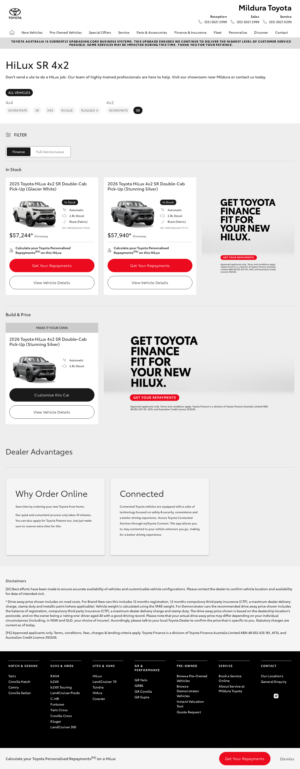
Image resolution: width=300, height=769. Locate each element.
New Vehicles (32, 32)
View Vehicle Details (52, 282)
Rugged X (89, 110)
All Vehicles (19, 92)
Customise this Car (51, 394)
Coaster (99, 698)
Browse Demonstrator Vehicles (188, 691)
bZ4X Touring (61, 687)
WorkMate (17, 110)
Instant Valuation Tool (190, 703)
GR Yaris (141, 679)
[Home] (11, 32)
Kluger (55, 721)
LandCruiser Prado (65, 692)
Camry (13, 687)
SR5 (50, 110)
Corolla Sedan (19, 692)
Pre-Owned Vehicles (66, 32)
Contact (281, 32)
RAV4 (54, 676)
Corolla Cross (61, 715)
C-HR (54, 698)
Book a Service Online (230, 678)
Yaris (12, 676)
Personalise (238, 32)
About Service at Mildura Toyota (231, 688)
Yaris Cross (59, 709)
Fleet (218, 32)
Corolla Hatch (19, 681)
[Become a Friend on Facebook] (263, 696)
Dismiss (287, 758)
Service (123, 32)
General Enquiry (273, 681)
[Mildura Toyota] (15, 13)
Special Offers (100, 32)
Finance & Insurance (190, 32)
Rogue (67, 110)
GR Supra (142, 697)
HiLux (97, 676)
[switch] (38, 151)
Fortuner (57, 704)
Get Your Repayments (52, 265)
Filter (20, 135)
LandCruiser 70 (104, 681)
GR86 (139, 685)
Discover (261, 32)
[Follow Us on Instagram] (276, 696)
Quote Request (189, 712)
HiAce (97, 692)
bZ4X (54, 681)
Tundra (98, 687)
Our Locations (272, 676)
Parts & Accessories (152, 32)
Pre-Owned (187, 666)
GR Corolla (143, 691)
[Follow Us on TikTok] (289, 696)
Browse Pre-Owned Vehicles (192, 678)
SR (37, 110)
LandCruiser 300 (63, 727)
